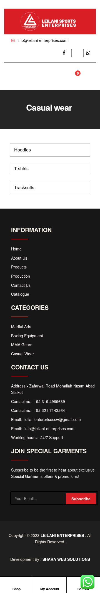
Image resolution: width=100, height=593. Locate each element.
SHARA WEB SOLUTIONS (66, 559)
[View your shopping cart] (71, 76)
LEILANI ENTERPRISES (62, 535)
